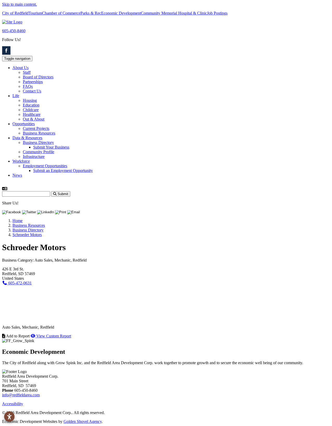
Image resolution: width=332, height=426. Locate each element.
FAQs (28, 86)
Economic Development (121, 13)
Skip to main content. (19, 4)
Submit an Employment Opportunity (63, 170)
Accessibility (12, 404)
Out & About (33, 119)
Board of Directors (38, 77)
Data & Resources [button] (27, 138)
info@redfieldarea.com (21, 395)
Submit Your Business (51, 147)
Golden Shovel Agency (83, 421)
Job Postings (217, 13)
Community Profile (38, 152)
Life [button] (15, 96)
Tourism (35, 13)
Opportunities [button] (23, 124)
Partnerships (33, 81)
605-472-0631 (19, 283)
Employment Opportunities (45, 166)
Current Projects (36, 128)
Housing (30, 100)
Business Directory (38, 142)
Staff (27, 72)
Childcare (31, 110)
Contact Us (32, 91)
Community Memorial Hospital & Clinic (174, 13)
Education (31, 105)
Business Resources (39, 133)
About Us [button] (20, 67)
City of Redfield (15, 13)
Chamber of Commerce (61, 13)
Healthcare (31, 114)
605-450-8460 (13, 31)
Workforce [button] (21, 161)
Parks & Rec (90, 13)
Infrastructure (34, 156)
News (17, 175)
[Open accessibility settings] (9, 416)
